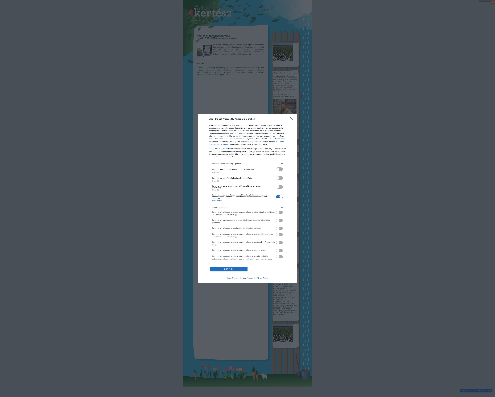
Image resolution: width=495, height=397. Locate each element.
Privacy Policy (262, 278)
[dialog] (247, 198)
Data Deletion (232, 278)
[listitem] (247, 163)
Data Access (247, 278)
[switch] (279, 169)
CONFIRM (229, 269)
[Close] (292, 119)
